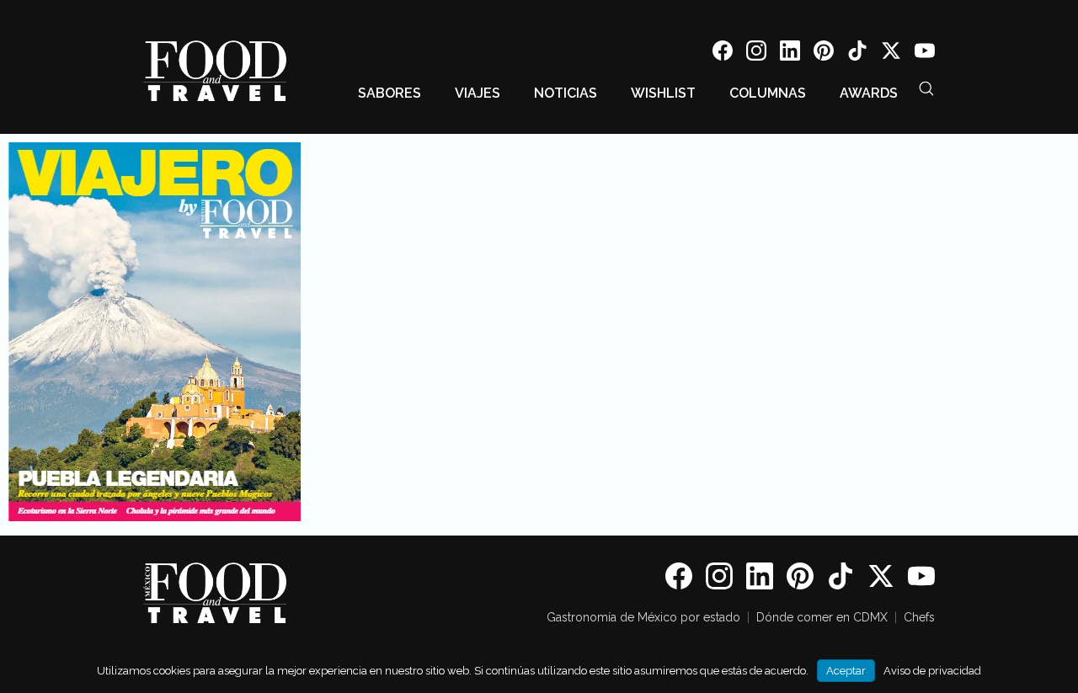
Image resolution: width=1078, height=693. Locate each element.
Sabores (389, 93)
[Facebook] (722, 53)
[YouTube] (925, 53)
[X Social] (891, 53)
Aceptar (846, 670)
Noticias (565, 93)
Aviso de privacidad (932, 670)
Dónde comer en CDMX (822, 617)
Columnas (767, 93)
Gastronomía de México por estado (643, 617)
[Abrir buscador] (926, 88)
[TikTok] (857, 53)
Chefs (919, 617)
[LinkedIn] (790, 53)
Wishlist (663, 93)
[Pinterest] (824, 53)
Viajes (477, 93)
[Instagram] (756, 53)
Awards (869, 93)
